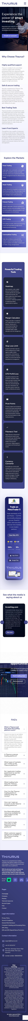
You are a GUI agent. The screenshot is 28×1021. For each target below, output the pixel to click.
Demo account (18, 681)
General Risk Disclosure (8, 923)
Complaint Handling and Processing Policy (14, 925)
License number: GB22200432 (13, 955)
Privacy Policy (6, 918)
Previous (2, 622)
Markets (4, 898)
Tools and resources (7, 901)
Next (26, 622)
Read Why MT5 (14, 535)
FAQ (3, 905)
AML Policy (5, 927)
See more (10, 632)
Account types (6, 903)
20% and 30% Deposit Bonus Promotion (13, 930)
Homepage (5, 893)
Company (4, 896)
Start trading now (19, 676)
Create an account (10, 36)
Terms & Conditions (7, 920)
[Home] (9, 3)
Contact (4, 908)
